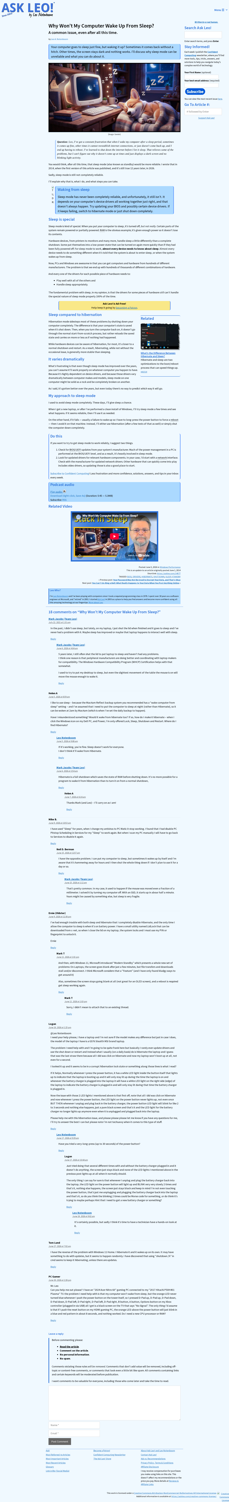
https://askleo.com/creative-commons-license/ (193, 1496)
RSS (64, 499)
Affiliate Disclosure (150, 1466)
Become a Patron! (101, 1450)
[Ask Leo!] (29, 10)
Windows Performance (170, 567)
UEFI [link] (78, 449)
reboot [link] (174, 419)
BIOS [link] (72, 449)
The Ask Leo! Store (102, 1458)
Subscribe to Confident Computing (69, 473)
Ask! (48, 1450)
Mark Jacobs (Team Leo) (63, 618)
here (220, 98)
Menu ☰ (219, 10)
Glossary (50, 1466)
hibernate (147, 576)
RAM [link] (102, 230)
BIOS (129, 576)
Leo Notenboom (60, 596)
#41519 (144, 372)
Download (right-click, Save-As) (67, 495)
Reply (53, 638)
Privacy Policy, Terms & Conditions (157, 1462)
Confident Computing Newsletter (109, 1454)
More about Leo (96, 602)
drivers (137, 576)
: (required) (202, 80)
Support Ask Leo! (206, 117)
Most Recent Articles (56, 1462)
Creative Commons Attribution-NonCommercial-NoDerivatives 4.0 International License (175, 1493)
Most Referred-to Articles (58, 1454)
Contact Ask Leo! (149, 1454)
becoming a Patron (126, 307)
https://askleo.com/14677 (168, 573)
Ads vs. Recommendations (153, 1458)
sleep (168, 576)
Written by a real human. (206, 22)
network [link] (162, 457)
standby (176, 576)
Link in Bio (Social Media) (57, 1470)
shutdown (159, 576)
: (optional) (197, 72)
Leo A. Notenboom (59, 39)
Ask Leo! (101, 599)
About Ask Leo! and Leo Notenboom (158, 1450)
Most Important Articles (57, 1458)
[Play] (58, 491)
